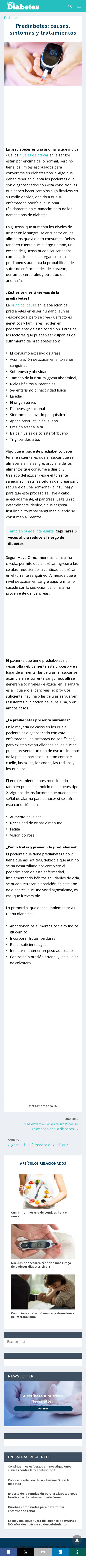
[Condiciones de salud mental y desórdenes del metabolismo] (43, 1291)
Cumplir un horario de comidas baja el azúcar (39, 1214)
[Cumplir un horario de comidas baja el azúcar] (43, 1191)
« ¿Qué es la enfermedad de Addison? (38, 1145)
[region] (43, 116)
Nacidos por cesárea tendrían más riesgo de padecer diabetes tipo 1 (41, 1264)
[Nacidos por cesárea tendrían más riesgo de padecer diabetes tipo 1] (43, 1241)
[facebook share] (8, 1552)
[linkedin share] (60, 1552)
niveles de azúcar (33, 155)
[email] (43, 1552)
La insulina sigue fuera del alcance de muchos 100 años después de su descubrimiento (42, 1522)
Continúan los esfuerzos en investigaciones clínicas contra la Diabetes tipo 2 (39, 1468)
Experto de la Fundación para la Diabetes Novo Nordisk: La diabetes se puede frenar (42, 1495)
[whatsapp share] (77, 1552)
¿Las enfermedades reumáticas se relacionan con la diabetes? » (50, 1126)
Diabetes (11, 18)
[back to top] (77, 1540)
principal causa (23, 305)
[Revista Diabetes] (23, 5)
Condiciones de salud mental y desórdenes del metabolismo (42, 1315)
